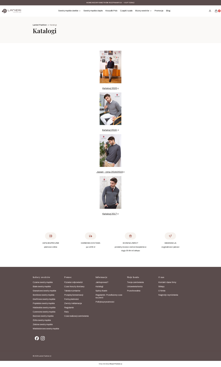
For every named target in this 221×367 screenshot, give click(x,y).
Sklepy (161, 286)
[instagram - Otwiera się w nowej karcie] (43, 338)
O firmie (161, 291)
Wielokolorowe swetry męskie (46, 329)
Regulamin (69, 307)
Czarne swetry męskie (43, 282)
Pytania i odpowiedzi (73, 282)
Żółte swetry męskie (42, 320)
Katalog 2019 (109, 130)
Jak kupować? (102, 282)
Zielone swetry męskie (43, 324)
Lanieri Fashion (40, 25)
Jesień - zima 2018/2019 (109, 172)
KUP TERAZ (129, 3)
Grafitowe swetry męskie (44, 299)
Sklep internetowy (109, 364)
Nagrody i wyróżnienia (168, 295)
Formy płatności (71, 299)
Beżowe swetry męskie (43, 316)
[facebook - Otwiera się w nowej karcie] (37, 338)
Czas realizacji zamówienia (76, 316)
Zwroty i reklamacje (73, 303)
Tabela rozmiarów (72, 291)
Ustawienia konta (134, 286)
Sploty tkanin (101, 291)
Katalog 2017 (109, 214)
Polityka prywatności (105, 302)
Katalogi (99, 286)
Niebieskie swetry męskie (44, 307)
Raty (66, 312)
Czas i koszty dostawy (74, 286)
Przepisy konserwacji (73, 295)
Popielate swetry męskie (44, 303)
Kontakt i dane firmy (167, 282)
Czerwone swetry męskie (44, 312)
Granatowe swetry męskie (44, 291)
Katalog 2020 (109, 88)
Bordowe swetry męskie (43, 295)
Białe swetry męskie (42, 286)
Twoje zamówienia (135, 282)
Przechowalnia (133, 291)
